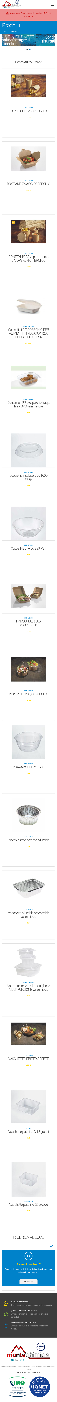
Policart (28, 343)
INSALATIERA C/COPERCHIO (28, 694)
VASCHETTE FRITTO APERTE (28, 1058)
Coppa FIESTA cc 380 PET (28, 548)
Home (4, 31)
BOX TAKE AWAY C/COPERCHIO (28, 184)
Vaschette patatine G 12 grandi (28, 1131)
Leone (28, 117)
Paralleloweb (34, 1372)
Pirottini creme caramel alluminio (28, 840)
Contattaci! (28, 1282)
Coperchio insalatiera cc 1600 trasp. (28, 477)
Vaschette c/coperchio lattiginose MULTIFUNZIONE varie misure (28, 988)
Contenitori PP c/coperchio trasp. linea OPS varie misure (29, 404)
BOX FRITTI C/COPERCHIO (28, 111)
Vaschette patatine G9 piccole (28, 1204)
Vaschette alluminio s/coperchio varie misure (28, 915)
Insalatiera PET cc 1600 (28, 767)
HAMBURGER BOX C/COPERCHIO (28, 623)
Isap (28, 412)
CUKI (28, 846)
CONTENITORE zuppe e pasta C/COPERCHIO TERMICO (28, 259)
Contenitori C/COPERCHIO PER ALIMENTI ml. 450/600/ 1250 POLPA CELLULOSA (28, 333)
